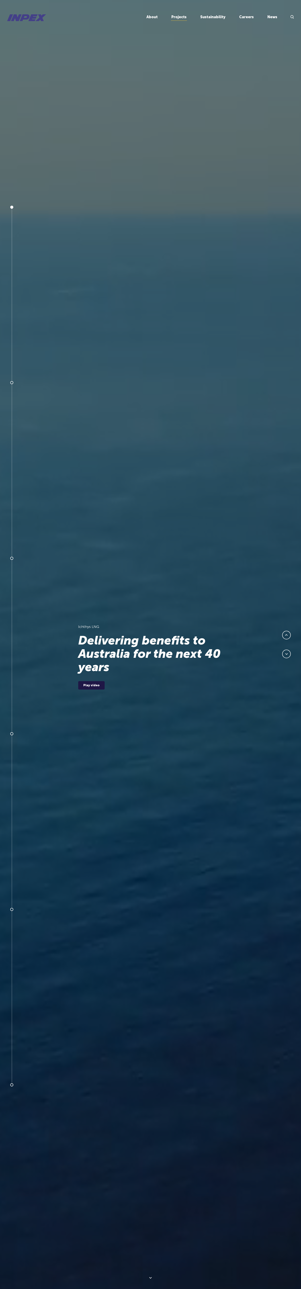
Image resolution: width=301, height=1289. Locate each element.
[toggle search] (292, 17)
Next (150, 1278)
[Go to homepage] (26, 17)
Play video (91, 685)
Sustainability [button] (212, 17)
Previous (286, 635)
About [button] (152, 17)
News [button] (272, 17)
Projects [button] (179, 17)
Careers (246, 17)
